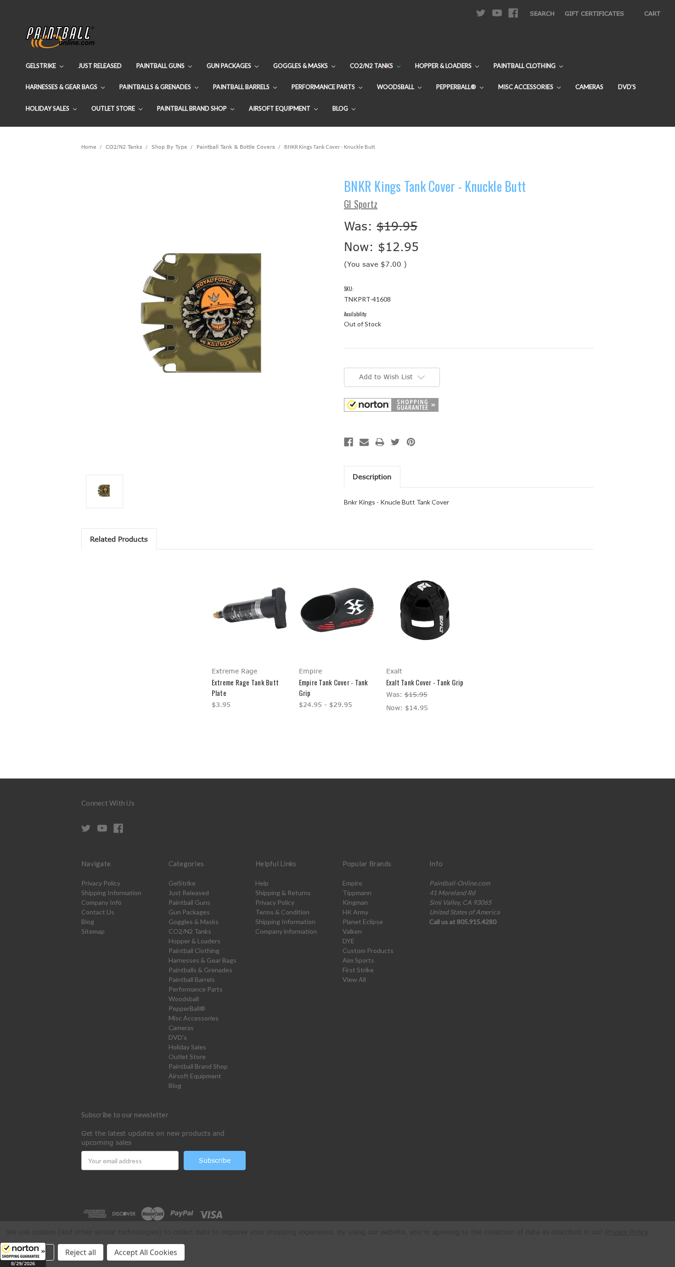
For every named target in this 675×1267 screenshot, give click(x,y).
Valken (352, 931)
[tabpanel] (250, 636)
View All (354, 979)
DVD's (627, 86)
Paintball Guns (161, 65)
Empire (352, 883)
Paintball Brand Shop (192, 108)
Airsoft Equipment (280, 108)
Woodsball (396, 86)
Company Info (101, 902)
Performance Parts (324, 86)
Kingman (355, 902)
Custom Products (368, 950)
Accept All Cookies (145, 1252)
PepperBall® (457, 86)
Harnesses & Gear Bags (62, 86)
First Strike (358, 970)
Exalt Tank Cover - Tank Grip (425, 682)
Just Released (100, 65)
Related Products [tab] (119, 539)
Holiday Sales (48, 108)
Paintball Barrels (242, 86)
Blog (340, 108)
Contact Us (97, 912)
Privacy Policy (100, 883)
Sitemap (93, 931)
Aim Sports (358, 960)
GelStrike (41, 65)
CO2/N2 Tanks (372, 65)
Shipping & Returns (283, 893)
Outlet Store (113, 108)
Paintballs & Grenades (155, 86)
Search (542, 13)
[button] (23, 1254)
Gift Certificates (594, 13)
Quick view (250, 602)
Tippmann (357, 893)
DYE (348, 941)
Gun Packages (230, 65)
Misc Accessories (526, 86)
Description (372, 476)
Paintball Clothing (525, 65)
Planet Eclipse (363, 921)
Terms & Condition (282, 912)
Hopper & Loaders (444, 65)
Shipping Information (111, 893)
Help (262, 883)
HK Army (355, 912)
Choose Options (250, 618)
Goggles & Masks (301, 65)
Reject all (80, 1252)
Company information (286, 931)
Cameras (589, 86)
